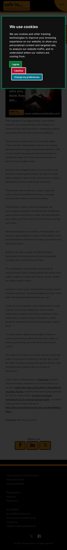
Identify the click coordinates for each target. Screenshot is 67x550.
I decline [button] (18, 70)
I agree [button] (15, 64)
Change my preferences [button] (27, 77)
